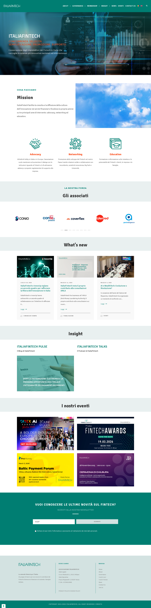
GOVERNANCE (77, 6)
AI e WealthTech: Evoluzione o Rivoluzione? (114, 287)
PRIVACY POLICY (64, 591)
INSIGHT (104, 6)
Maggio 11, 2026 (66, 282)
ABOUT (65, 6)
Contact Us (102, 585)
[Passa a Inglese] (141, 8)
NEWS (114, 6)
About (100, 572)
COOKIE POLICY (75, 591)
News (100, 582)
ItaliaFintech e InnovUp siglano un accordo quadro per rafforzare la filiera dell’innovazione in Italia (35, 288)
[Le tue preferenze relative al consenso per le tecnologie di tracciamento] (4, 606)
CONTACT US (130, 6)
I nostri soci (102, 577)
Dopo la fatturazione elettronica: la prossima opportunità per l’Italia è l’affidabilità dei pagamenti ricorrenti (44, 382)
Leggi (22, 309)
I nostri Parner (103, 580)
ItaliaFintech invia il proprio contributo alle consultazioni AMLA (73, 288)
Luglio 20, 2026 (26, 282)
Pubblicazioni (69, 316)
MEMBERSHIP (92, 6)
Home (100, 569)
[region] (75, 43)
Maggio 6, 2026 (106, 282)
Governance (102, 574)
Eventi (121, 6)
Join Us (101, 587)
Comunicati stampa (30, 316)
